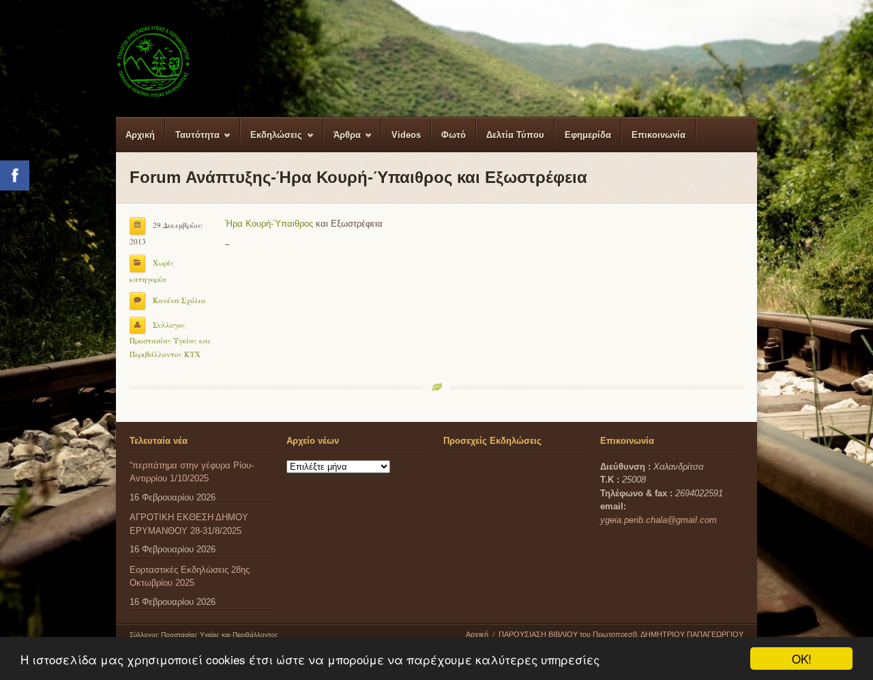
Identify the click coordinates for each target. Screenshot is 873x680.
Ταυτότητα (193, 141)
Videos (406, 135)
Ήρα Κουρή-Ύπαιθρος (269, 223)
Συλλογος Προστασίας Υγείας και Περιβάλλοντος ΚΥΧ (170, 339)
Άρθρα (342, 141)
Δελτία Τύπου (515, 135)
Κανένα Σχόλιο (179, 300)
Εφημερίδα (588, 135)
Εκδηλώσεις (271, 141)
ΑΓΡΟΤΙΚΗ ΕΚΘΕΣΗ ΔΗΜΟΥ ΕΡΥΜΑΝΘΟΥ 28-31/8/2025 (189, 524)
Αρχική (140, 135)
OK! (802, 658)
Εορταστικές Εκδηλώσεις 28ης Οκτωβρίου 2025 (190, 577)
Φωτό (453, 135)
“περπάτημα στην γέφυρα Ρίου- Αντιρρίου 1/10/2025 (192, 472)
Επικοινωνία (658, 135)
